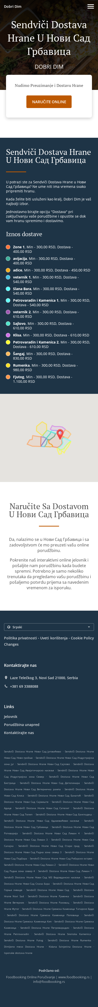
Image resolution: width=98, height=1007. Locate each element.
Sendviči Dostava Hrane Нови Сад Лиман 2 (30, 864)
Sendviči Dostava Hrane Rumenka (69, 940)
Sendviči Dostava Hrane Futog (23, 940)
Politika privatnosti (20, 638)
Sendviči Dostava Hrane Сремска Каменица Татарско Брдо (58, 909)
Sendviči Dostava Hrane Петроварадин (44, 927)
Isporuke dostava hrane (18, 953)
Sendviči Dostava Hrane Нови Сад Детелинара (50, 783)
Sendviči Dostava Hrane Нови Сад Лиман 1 (65, 871)
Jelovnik (10, 716)
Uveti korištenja (53, 638)
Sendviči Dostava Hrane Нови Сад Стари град (48, 846)
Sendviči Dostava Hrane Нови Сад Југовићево (32, 751)
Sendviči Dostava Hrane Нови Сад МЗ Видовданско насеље (42, 877)
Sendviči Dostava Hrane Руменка (48, 896)
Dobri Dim (12, 6)
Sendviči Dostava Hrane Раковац (48, 902)
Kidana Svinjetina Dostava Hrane (71, 946)
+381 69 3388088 (24, 686)
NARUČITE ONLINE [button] (49, 101)
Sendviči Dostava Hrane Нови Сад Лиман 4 (51, 833)
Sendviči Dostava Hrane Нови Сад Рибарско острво (61, 858)
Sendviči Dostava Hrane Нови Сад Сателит (42, 808)
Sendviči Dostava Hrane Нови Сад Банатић (54, 795)
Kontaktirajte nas (19, 732)
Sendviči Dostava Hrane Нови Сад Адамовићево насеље (41, 820)
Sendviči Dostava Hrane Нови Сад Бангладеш (64, 814)
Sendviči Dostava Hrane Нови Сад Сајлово (43, 764)
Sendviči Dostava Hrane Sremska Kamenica (62, 934)
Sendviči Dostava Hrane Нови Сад (47, 890)
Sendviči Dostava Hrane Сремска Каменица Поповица (43, 915)
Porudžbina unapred (21, 724)
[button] (90, 6)
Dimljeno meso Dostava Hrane (25, 946)
